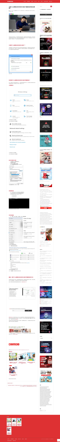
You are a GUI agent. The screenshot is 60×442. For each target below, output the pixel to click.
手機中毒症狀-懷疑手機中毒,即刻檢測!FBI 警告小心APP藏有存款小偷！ (46, 86)
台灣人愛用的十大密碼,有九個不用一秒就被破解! (46, 194)
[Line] (13, 14)
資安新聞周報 (46, 402)
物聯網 (41, 396)
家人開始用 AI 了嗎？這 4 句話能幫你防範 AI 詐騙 (46, 271)
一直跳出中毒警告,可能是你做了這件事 (45, 200)
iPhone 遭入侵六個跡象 (43, 195)
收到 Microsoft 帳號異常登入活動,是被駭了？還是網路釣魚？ (47, 222)
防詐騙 (38, 1)
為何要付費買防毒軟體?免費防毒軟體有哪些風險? (46, 203)
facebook (48, 389)
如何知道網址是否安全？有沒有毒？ (44, 189)
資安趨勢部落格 (10, 1)
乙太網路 (10, 378)
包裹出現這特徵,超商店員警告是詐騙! (44, 220)
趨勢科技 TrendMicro (17, 10)
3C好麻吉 (23, 10)
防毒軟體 (49, 404)
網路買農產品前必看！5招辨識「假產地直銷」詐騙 (46, 268)
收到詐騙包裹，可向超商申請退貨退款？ (45, 241)
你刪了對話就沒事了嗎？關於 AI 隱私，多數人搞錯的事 (46, 275)
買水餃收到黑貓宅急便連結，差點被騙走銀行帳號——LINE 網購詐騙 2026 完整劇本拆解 (46, 273)
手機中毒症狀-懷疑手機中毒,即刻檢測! (44, 202)
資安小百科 (35, 1)
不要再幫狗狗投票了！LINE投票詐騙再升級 (45, 244)
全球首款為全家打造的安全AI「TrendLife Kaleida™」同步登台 (45, 254)
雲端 (41, 405)
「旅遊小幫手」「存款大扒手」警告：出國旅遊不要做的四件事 (48, 192)
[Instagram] (11, 14)
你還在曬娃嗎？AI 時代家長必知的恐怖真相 (45, 266)
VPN (24, 10)
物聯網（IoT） (46, 396)
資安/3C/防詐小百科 (30, 10)
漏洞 (45, 395)
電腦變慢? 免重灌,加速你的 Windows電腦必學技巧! (46, 219)
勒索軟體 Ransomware (47, 392)
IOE (43, 390)
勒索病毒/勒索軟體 (46, 1)
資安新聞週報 (42, 403)
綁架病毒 (41, 397)
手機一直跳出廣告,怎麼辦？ (43, 193)
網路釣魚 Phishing (46, 398)
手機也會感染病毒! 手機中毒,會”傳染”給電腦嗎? (46, 216)
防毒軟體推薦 (28, 1)
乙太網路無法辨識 (14, 378)
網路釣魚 (41, 398)
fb (41, 390)
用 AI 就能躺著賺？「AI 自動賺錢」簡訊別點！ (46, 282)
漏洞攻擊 (48, 395)
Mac (49, 390)
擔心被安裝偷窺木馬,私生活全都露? (44, 204)
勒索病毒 (49, 391)
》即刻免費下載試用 (14, 334)
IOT (46, 390)
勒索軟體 (41, 392)
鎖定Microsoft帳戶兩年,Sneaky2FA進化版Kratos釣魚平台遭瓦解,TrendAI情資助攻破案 (45, 263)
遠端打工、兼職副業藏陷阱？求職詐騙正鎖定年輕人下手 (46, 278)
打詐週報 (41, 395)
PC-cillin (41, 391)
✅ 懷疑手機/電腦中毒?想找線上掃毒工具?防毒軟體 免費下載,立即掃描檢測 (45, 206)
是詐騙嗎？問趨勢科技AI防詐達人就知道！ (45, 190)
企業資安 (42, 1)
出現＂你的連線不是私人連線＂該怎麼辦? (45, 201)
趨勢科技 (45, 404)
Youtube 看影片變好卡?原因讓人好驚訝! (45, 217)
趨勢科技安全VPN (11, 317)
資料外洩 (41, 404)
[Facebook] (9, 14)
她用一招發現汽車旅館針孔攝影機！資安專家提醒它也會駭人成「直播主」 (49, 191)
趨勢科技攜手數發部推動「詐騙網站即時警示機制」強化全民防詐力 (46, 261)
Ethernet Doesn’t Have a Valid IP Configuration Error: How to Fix (20, 349)
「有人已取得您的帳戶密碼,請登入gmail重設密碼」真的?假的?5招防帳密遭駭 (49, 214)
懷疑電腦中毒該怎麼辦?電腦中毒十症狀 (45, 215)
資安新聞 (41, 402)
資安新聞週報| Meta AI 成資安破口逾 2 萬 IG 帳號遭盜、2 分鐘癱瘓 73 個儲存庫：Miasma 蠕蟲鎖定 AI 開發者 (45, 280)
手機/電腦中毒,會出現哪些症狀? (44, 212)
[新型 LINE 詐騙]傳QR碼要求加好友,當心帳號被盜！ (46, 223)
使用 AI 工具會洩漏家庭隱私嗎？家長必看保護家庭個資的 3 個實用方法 (46, 251)
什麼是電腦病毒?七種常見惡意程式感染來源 (45, 213)
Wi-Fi (18, 82)
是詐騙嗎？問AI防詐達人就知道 (44, 242)
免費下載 (25, 1)
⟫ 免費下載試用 (42, 164)
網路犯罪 (48, 397)
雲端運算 (44, 405)
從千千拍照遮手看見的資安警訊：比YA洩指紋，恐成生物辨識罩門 (46, 258)
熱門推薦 (27, 10)
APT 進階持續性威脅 (43, 389)
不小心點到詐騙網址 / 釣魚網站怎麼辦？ (45, 82)
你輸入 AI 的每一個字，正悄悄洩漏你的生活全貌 (46, 256)
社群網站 (49, 396)
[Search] (51, 6)
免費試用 (17, 319)
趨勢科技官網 (50, 1)
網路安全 (45, 397)
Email (40, 11)
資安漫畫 (32, 1)
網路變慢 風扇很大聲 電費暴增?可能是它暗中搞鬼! (46, 218)
